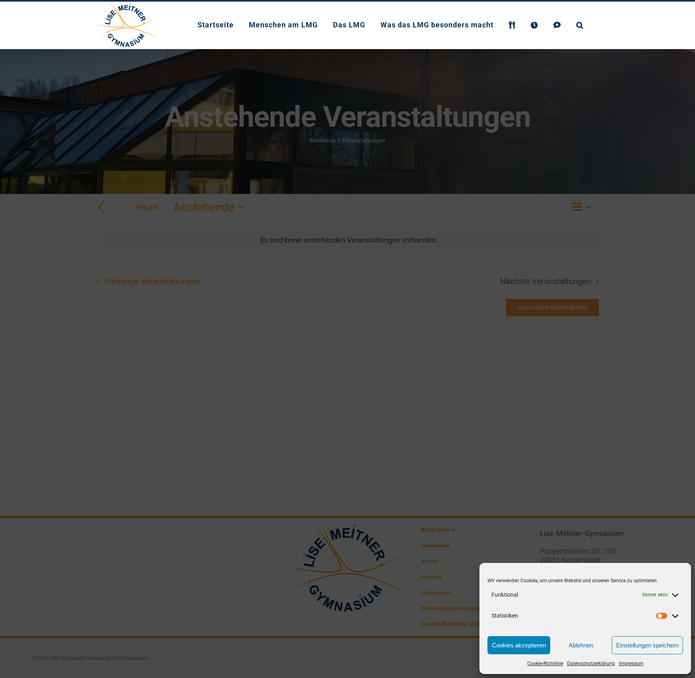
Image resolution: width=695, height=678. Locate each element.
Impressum (631, 663)
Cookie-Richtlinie (545, 663)
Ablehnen (581, 645)
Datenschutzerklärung (591, 663)
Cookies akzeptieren (519, 645)
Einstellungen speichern (647, 645)
